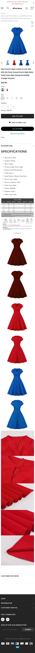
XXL (21, 98)
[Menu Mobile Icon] (2, 8)
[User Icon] (27, 8)
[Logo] (17, 8)
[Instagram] (2, 619)
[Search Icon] (8, 8)
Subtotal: (3, 110)
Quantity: (4, 103)
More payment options (17, 133)
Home (3, 13)
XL (17, 98)
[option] (17, 41)
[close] (33, 3)
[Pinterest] (7, 619)
